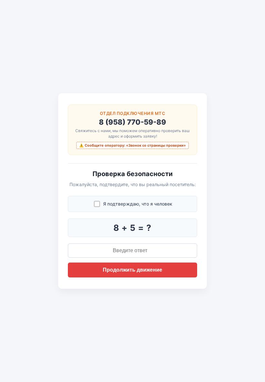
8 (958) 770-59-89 (132, 122)
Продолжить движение (132, 270)
